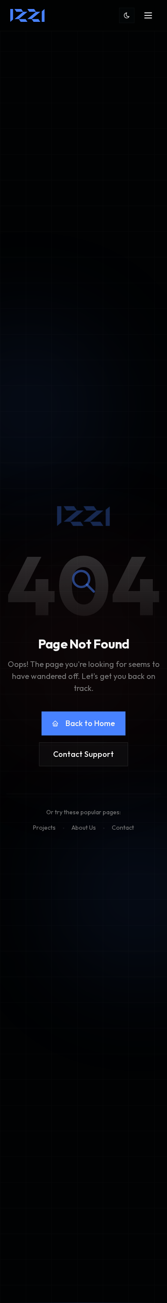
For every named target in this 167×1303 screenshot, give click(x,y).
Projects (44, 827)
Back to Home (90, 723)
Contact (123, 827)
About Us (84, 827)
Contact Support (83, 754)
